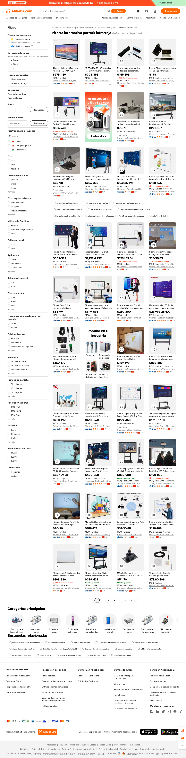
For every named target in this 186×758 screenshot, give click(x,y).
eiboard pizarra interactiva (23, 649)
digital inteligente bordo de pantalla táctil (60, 649)
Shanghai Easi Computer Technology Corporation (162, 483)
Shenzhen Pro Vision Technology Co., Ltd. (162, 369)
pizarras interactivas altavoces (101, 216)
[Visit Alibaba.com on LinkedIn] (157, 711)
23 (132, 600)
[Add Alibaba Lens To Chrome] (47, 732)
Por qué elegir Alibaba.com (18, 676)
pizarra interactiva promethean (69, 210)
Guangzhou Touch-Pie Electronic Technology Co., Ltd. (66, 136)
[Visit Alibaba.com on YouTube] (175, 711)
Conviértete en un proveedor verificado (163, 693)
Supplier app (95, 732)
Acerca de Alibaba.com (17, 669)
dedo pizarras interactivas (67, 203)
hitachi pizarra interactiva (97, 203)
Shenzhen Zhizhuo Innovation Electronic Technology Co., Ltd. (130, 318)
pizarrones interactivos (21, 655)
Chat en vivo (119, 684)
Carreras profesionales (16, 692)
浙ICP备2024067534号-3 (167, 753)
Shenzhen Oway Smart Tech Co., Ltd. (130, 83)
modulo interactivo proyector (128, 203)
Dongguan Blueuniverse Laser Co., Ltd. (130, 588)
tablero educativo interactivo (97, 649)
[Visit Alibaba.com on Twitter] (163, 711)
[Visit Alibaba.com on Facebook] (151, 711)
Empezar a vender (158, 681)
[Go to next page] (137, 600)
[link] (182, 730)
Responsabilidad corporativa (18, 687)
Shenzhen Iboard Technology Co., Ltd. (162, 191)
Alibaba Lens (20, 732)
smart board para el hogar (101, 210)
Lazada (93, 745)
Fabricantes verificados (88, 676)
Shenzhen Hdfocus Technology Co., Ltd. (98, 426)
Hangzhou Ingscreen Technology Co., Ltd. (98, 264)
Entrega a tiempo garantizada (55, 687)
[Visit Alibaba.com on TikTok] (181, 711)
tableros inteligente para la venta (112, 642)
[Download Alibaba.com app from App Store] (149, 732)
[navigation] (28, 314)
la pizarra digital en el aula (70, 655)
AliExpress (51, 745)
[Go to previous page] (91, 600)
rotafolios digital (159, 216)
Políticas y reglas (49, 706)
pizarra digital (45, 655)
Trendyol (124, 745)
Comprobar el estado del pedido (164, 687)
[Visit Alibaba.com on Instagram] (169, 711)
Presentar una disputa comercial (128, 689)
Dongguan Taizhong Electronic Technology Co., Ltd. (98, 481)
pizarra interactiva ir (82, 642)
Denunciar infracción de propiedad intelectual (125, 701)
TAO (116, 745)
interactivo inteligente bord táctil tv (135, 210)
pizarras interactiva (98, 655)
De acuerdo (39, 110)
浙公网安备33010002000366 (140, 753)
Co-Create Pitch (13, 681)
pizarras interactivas (56, 642)
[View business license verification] (119, 753)
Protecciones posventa (52, 692)
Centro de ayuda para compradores (123, 677)
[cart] (147, 11)
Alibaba (55, 27)
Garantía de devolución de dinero (57, 681)
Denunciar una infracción (125, 708)
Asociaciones (156, 700)
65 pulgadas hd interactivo (133, 216)
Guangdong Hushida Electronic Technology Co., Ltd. (162, 318)
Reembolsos (119, 695)
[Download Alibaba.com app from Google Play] (170, 732)
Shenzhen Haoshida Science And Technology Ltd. (98, 189)
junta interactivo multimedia (68, 216)
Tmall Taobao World (78, 745)
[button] (108, 11)
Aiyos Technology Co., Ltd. (65, 81)
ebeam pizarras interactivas (146, 642)
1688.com (63, 745)
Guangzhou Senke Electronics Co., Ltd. (162, 426)
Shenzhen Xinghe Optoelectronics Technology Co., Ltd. (98, 81)
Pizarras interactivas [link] (128, 27)
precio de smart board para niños (26, 642)
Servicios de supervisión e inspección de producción (54, 699)
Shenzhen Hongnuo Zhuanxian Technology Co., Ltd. (162, 134)
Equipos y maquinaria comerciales (78, 27)
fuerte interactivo (125, 649)
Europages (135, 745)
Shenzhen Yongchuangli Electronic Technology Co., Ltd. (130, 189)
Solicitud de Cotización (88, 681)
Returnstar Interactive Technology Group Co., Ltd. (66, 426)
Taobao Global (105, 745)
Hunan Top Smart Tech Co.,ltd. (162, 81)
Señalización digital (106, 27)
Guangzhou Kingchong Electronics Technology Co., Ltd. (98, 588)
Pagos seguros (48, 676)
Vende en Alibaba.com (160, 676)
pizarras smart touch (122, 655)
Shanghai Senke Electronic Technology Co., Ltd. (98, 318)
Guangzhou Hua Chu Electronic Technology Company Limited (162, 534)
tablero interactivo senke (151, 649)
